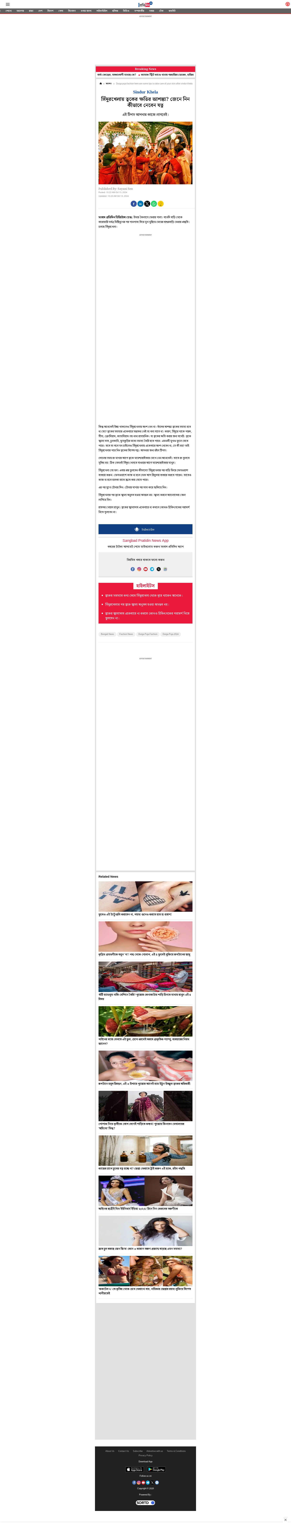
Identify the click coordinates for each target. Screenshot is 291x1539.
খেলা (60, 11)
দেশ (40, 11)
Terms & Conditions (176, 1451)
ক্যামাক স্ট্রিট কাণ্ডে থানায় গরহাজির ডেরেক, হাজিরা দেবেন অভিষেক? (142, 75)
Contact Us (123, 1451)
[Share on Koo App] (161, 206)
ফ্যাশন (109, 83)
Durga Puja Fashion (147, 634)
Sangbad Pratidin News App (146, 540)
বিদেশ (50, 11)
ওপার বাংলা (86, 11)
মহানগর (20, 11)
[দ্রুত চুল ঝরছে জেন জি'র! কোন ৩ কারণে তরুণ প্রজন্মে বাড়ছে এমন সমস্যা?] (145, 1231)
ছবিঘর (115, 11)
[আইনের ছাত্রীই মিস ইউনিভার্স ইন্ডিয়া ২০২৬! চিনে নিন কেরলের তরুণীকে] (145, 1191)
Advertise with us (155, 1451)
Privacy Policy (146, 1455)
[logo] (145, 4)
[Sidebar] (8, 4)
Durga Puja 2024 (171, 634)
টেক (161, 11)
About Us (109, 1451)
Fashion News (126, 634)
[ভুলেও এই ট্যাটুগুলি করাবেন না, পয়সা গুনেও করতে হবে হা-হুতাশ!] (145, 896)
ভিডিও (126, 11)
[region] (145, 40)
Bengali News (107, 634)
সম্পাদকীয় (139, 11)
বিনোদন (72, 11)
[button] (134, 204)
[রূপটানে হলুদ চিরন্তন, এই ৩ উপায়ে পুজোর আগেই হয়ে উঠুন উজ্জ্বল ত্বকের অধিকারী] (145, 1066)
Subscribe (138, 1451)
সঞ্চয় (151, 11)
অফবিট (172, 11)
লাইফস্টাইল (101, 11)
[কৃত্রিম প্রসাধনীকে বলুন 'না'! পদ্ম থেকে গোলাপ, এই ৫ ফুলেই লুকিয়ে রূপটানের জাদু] (145, 936)
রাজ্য (31, 11)
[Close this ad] (285, 1519)
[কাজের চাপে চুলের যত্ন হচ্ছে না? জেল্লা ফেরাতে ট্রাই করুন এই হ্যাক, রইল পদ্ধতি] (145, 1150)
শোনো (9, 11)
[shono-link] (287, 5)
